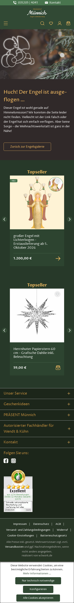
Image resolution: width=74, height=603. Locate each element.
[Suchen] (42, 23)
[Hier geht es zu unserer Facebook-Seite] (6, 462)
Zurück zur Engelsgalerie (27, 146)
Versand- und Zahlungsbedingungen (28, 529)
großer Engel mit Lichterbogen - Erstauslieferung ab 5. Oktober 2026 (30, 242)
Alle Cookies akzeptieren (38, 597)
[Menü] (5, 23)
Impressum (20, 524)
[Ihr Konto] (59, 23)
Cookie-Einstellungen (20, 535)
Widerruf (62, 529)
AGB (58, 524)
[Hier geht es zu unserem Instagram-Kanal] (13, 462)
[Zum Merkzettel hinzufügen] (57, 181)
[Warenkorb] (68, 23)
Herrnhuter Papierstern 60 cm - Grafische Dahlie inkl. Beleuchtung (34, 353)
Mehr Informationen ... (37, 573)
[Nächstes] (69, 219)
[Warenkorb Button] (58, 367)
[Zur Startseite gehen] (37, 12)
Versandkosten (14, 546)
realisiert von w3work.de (37, 555)
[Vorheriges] (4, 219)
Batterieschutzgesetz (53, 535)
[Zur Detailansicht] (58, 258)
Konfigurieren (38, 589)
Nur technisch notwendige (38, 580)
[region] (37, 219)
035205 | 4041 (28, 2)
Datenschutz (41, 524)
